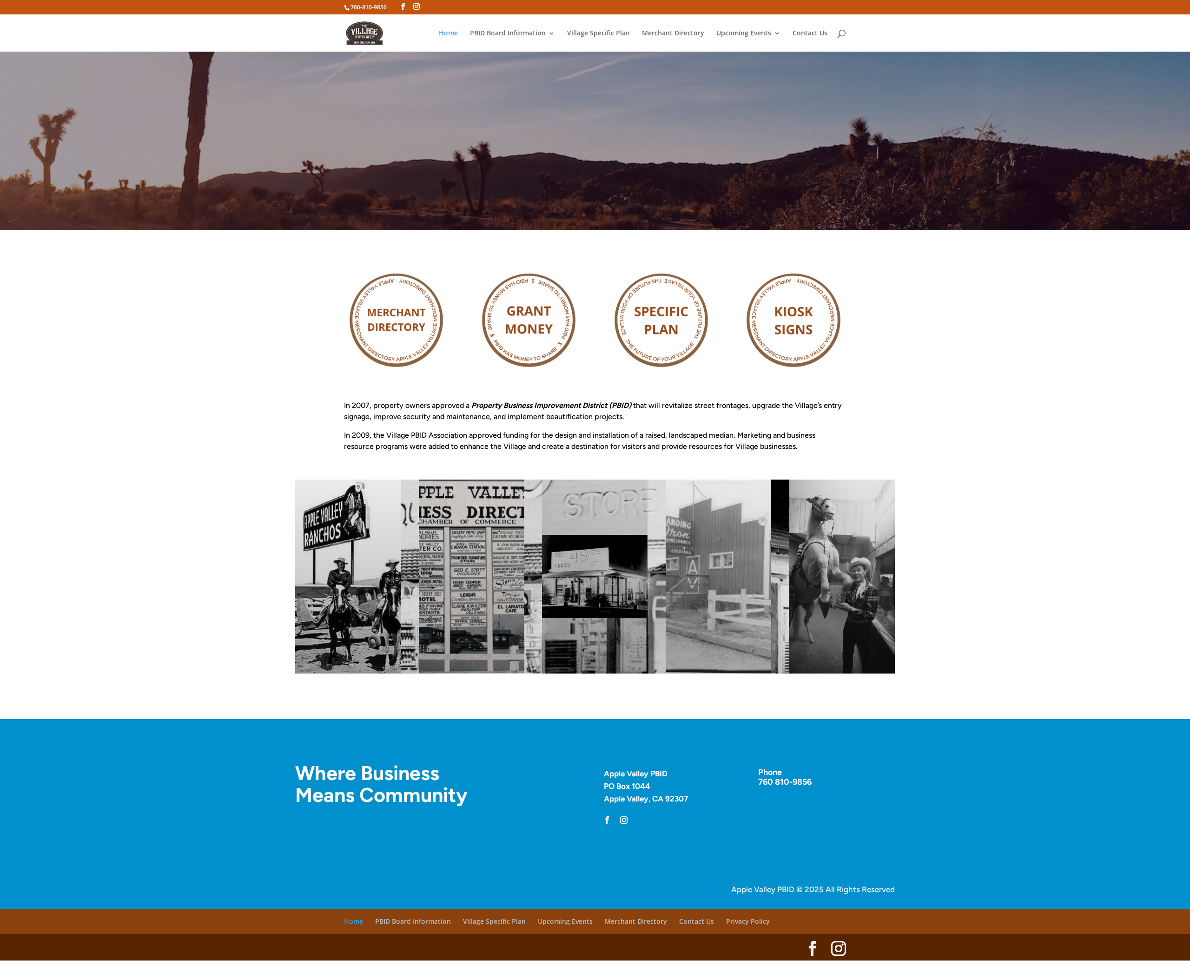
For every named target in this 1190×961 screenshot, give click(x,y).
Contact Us (810, 33)
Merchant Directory (673, 33)
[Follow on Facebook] (607, 820)
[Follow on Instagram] (623, 820)
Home (448, 33)
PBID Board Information (508, 33)
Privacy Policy (748, 921)
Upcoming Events (743, 33)
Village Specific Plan (598, 33)
